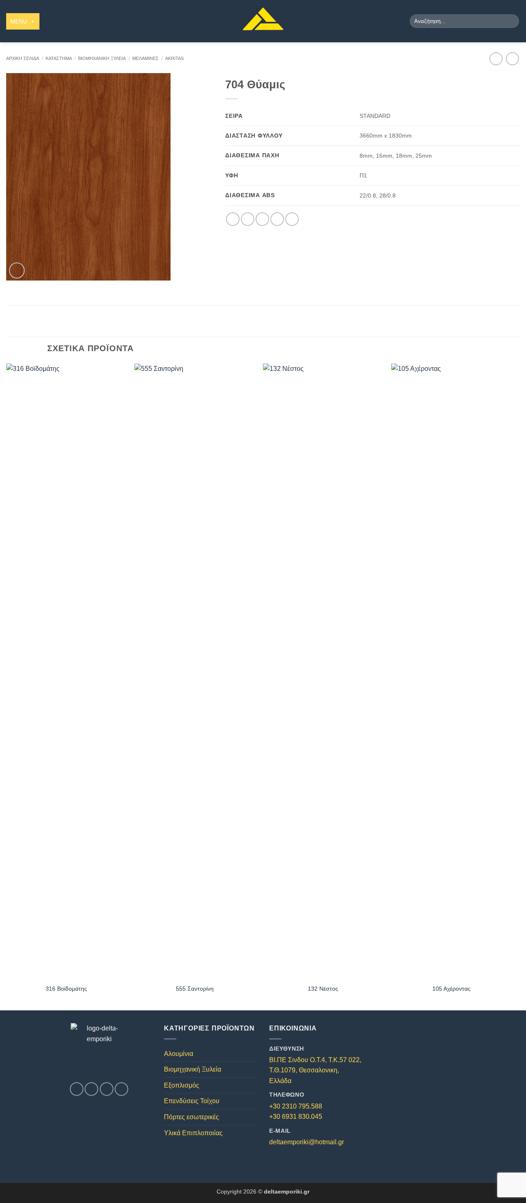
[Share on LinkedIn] (292, 219)
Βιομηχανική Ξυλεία (102, 58)
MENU (18, 21)
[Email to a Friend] (262, 219)
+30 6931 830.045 (295, 1116)
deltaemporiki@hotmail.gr (306, 1142)
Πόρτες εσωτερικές (191, 1116)
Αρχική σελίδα (22, 58)
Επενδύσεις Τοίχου (191, 1100)
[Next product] (495, 58)
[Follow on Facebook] (76, 1089)
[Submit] (511, 21)
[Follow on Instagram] (91, 1089)
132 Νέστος (323, 988)
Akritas (174, 58)
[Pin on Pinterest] (277, 219)
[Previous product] (512, 58)
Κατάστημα (59, 58)
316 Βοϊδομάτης (66, 988)
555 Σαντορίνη (195, 988)
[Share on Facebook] (233, 219)
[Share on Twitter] (247, 219)
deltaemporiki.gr (286, 1191)
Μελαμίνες (145, 58)
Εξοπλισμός (181, 1085)
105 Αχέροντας (451, 988)
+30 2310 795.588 (295, 1106)
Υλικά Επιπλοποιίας (193, 1132)
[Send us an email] (106, 1089)
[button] (17, 270)
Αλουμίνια (178, 1053)
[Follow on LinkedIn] (121, 1089)
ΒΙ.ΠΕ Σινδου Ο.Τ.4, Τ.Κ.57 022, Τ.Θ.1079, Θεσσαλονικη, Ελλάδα (315, 1070)
